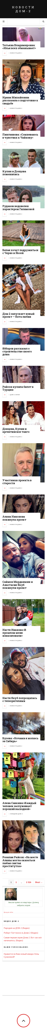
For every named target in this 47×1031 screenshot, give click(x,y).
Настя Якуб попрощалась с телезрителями (19, 699)
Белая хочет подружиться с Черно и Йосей (20, 251)
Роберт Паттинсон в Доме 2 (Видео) (21, 932)
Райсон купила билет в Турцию (18, 388)
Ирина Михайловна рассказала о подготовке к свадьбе (20, 100)
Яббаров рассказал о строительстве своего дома (17, 351)
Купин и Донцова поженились (14, 173)
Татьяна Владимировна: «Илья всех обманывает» (19, 46)
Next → (39, 882)
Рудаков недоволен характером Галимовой (18, 207)
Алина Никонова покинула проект (14, 518)
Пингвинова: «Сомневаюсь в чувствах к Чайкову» (20, 136)
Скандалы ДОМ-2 (16, 814)
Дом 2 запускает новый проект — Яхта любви (18, 315)
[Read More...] (5, 53)
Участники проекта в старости (17, 481)
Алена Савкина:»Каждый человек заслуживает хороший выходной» (19, 806)
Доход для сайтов (8, 912)
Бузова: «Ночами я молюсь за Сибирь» (20, 739)
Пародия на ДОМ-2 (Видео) (17, 928)
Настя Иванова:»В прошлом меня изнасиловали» (14, 632)
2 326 (28, 882)
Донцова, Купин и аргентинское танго (15, 430)
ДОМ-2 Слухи (15, 394)
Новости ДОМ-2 (23, 9)
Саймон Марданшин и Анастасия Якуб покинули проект (17, 584)
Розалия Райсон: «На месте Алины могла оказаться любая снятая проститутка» (20, 861)
